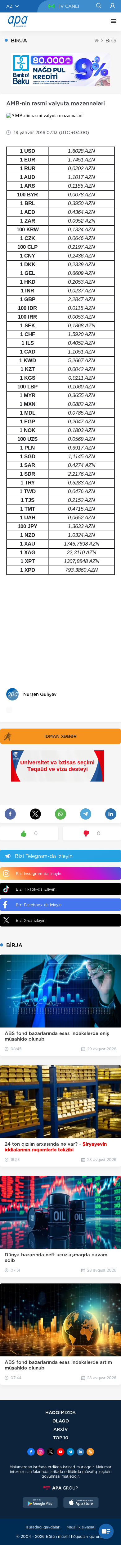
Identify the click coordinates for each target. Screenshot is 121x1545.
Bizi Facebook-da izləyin (38, 904)
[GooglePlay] (40, 1503)
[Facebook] (31, 1452)
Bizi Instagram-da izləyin (38, 873)
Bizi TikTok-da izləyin (35, 889)
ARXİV (60, 1429)
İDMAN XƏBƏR (60, 736)
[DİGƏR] (112, 22)
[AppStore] (81, 1503)
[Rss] (90, 1452)
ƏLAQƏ (60, 1420)
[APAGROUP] (60, 1488)
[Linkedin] (80, 1452)
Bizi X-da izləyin (30, 920)
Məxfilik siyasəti (81, 1527)
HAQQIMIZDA (60, 1412)
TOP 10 (60, 1437)
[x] (50, 1452)
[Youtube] (60, 1452)
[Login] (112, 6)
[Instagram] (40, 1452)
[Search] (98, 6)
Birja (110, 41)
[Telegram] (70, 1452)
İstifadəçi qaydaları (43, 1527)
